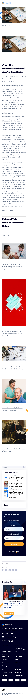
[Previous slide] (22, 582)
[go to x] (9, 641)
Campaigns (5, 666)
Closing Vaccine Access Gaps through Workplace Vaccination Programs (12, 267)
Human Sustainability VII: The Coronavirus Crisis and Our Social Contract (13, 334)
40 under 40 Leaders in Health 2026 (20, 649)
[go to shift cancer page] (4, 680)
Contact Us (14, 553)
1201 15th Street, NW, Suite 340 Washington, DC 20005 (13, 629)
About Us (17, 645)
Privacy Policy (19, 675)
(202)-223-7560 (8, 633)
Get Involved (18, 672)
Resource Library (7, 672)
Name (14, 525)
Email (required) (14, 534)
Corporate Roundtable (5, 655)
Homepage (5, 645)
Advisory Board (6, 651)
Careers (4, 659)
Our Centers (5, 663)
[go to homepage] (7, 625)
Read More (8, 613)
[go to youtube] (12, 641)
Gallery (17, 659)
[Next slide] (25, 582)
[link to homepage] (7, 3)
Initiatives (18, 663)
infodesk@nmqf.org (10, 637)
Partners (17, 666)
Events (4, 669)
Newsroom (18, 669)
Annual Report (19, 656)
